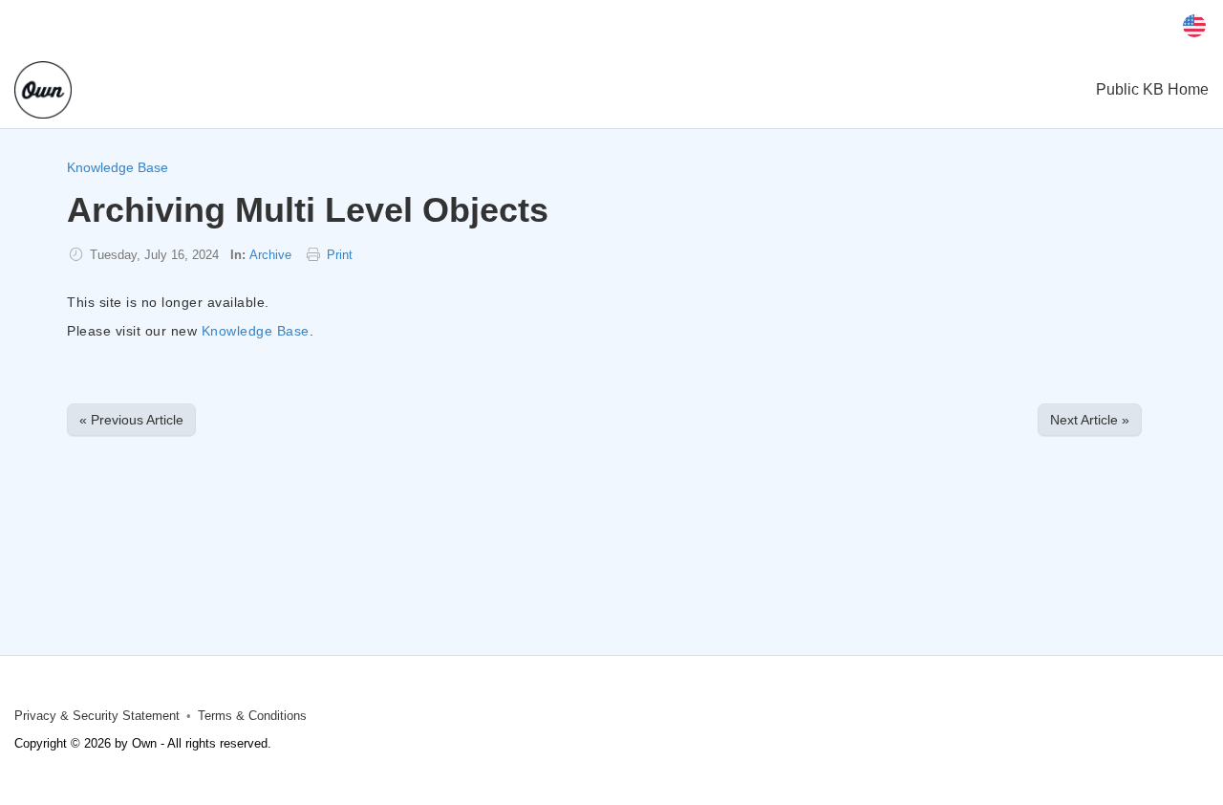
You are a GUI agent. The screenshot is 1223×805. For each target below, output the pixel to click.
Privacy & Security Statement (97, 716)
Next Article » (1089, 419)
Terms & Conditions (252, 716)
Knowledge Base (117, 167)
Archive (270, 255)
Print (340, 255)
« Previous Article (131, 419)
